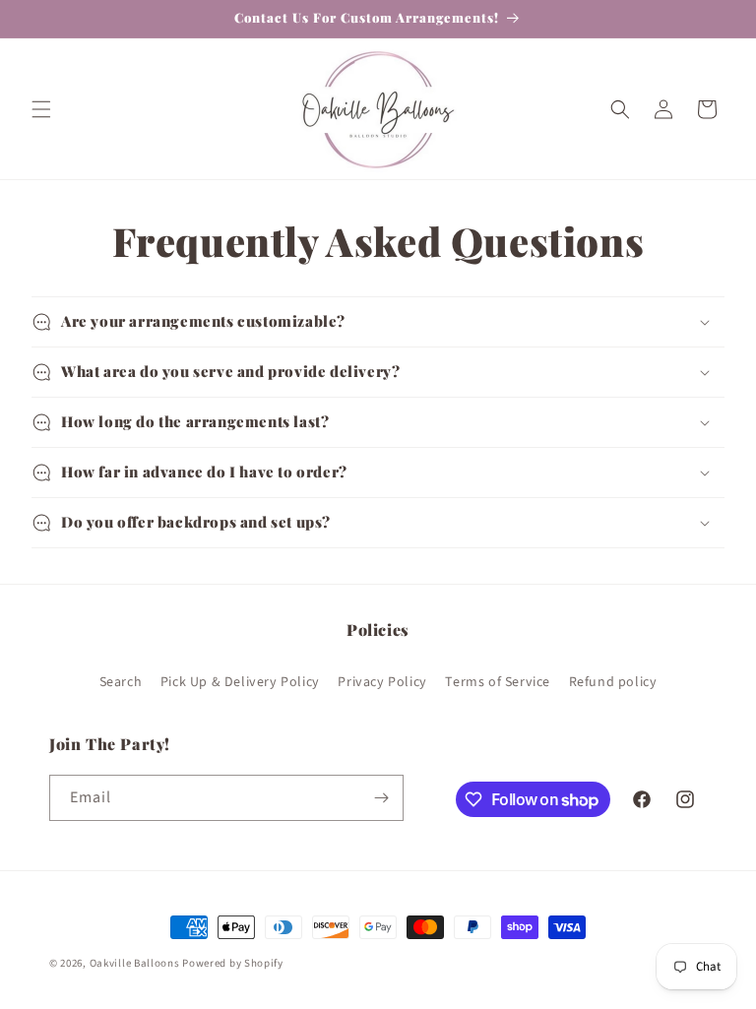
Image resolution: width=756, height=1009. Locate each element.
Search (121, 682)
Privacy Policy (382, 682)
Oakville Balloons (135, 963)
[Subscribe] (381, 798)
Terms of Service (497, 682)
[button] (41, 109)
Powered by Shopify (233, 963)
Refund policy (613, 682)
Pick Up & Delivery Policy (240, 682)
